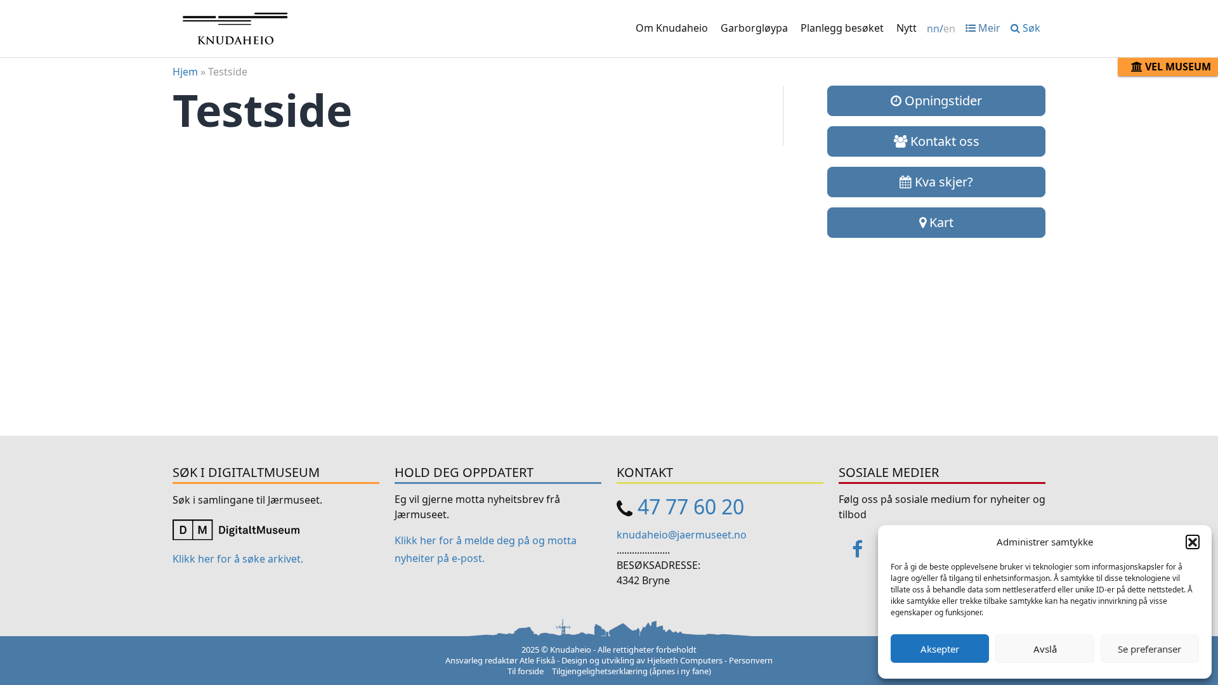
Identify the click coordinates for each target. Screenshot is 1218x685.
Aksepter (939, 649)
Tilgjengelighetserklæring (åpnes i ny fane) (631, 671)
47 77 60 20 (691, 506)
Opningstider (941, 100)
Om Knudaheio (672, 28)
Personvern (751, 660)
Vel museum (1177, 67)
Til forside (526, 671)
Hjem (185, 72)
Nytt (906, 28)
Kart (939, 222)
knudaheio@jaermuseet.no (682, 535)
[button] (1192, 541)
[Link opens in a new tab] (236, 528)
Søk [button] (1030, 28)
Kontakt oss (943, 141)
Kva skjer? (942, 181)
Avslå (1045, 649)
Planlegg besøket (842, 28)
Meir (988, 28)
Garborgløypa (754, 28)
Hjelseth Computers (685, 660)
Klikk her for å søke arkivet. (238, 559)
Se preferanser (1149, 649)
